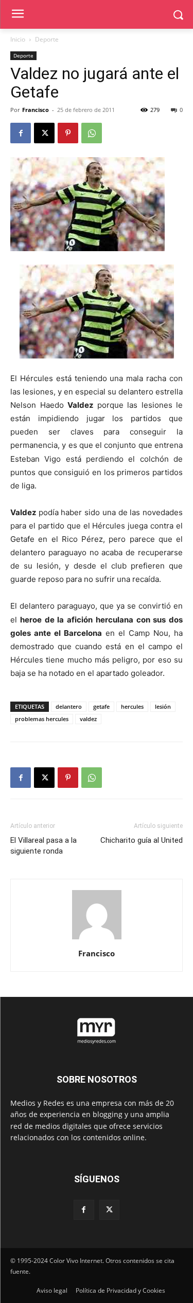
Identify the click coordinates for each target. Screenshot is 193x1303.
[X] (44, 133)
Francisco (35, 110)
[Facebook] (20, 133)
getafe (101, 706)
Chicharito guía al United (141, 840)
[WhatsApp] (91, 133)
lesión (163, 706)
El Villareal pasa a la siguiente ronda (43, 846)
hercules (132, 706)
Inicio (17, 39)
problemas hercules (41, 719)
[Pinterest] (68, 133)
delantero (69, 706)
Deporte (47, 39)
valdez (88, 719)
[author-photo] (96, 939)
